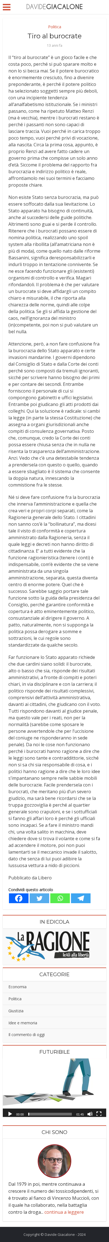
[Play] (10, 1113)
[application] (54, 1087)
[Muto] (90, 1113)
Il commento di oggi (26, 1034)
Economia (17, 986)
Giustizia (15, 1010)
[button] (54, 1088)
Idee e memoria (22, 1022)
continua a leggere (64, 1212)
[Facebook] (19, 898)
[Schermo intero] (99, 1113)
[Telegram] (81, 898)
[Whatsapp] (60, 898)
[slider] (50, 1114)
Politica (54, 26)
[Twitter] (39, 898)
